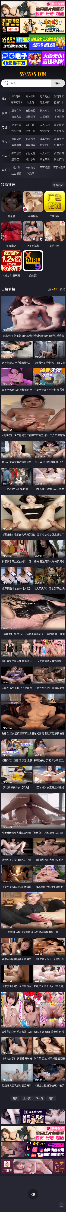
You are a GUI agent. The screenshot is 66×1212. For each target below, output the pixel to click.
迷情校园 (16, 159)
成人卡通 (45, 124)
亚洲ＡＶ (16, 110)
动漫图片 (59, 139)
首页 (15, 1098)
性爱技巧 (59, 159)
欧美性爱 (59, 124)
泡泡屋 (30, 173)
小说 (4, 156)
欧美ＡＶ (45, 110)
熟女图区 (45, 145)
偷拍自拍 (30, 124)
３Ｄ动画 (59, 110)
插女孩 (16, 167)
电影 (4, 127)
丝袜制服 (30, 116)
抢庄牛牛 (59, 102)
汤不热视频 (59, 167)
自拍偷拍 (30, 110)
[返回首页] (61, 1204)
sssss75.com (33, 74)
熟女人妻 (16, 116)
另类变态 (59, 130)
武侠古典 (59, 153)
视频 (4, 113)
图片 (4, 141)
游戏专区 (59, 96)
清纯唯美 (30, 145)
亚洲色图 (30, 139)
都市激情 (16, 153)
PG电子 (16, 96)
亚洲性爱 (16, 124)
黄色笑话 (45, 159)
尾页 (51, 1098)
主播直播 (45, 116)
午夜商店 (30, 167)
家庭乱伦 (30, 153)
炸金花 (30, 102)
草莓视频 (45, 167)
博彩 (4, 99)
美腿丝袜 (16, 145)
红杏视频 (16, 173)
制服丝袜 (16, 130)
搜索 (57, 83)
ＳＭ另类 (59, 116)
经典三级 (30, 130)
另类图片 (59, 145)
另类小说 (30, 159)
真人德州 (30, 96)
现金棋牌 (45, 102)
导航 (4, 170)
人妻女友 (45, 153)
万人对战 (45, 96)
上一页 (27, 1098)
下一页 (39, 1098)
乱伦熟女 (45, 130)
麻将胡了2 (16, 102)
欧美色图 (45, 139)
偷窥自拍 (16, 139)
